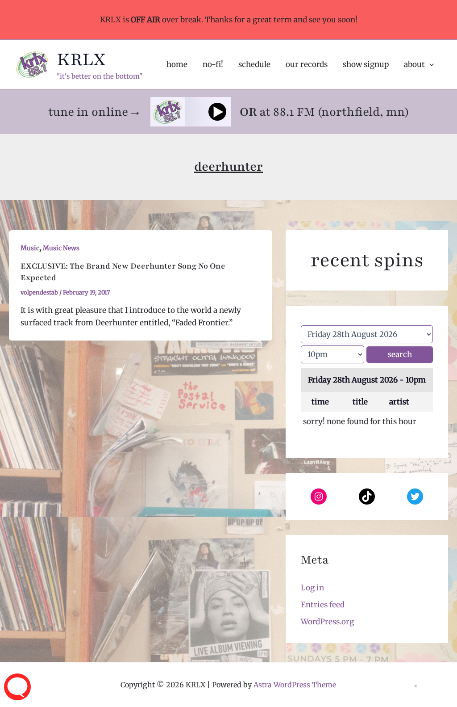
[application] (429, 64)
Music (30, 248)
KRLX (81, 59)
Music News (61, 248)
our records (307, 64)
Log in (312, 588)
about (414, 64)
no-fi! (213, 64)
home (176, 64)
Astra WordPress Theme (294, 684)
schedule (254, 64)
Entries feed (323, 605)
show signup (366, 64)
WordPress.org (327, 622)
